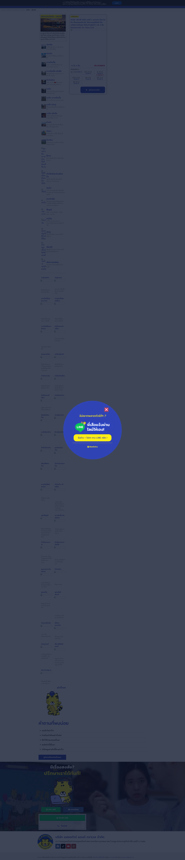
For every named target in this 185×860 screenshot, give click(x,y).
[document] (92, 430)
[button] (106, 409)
